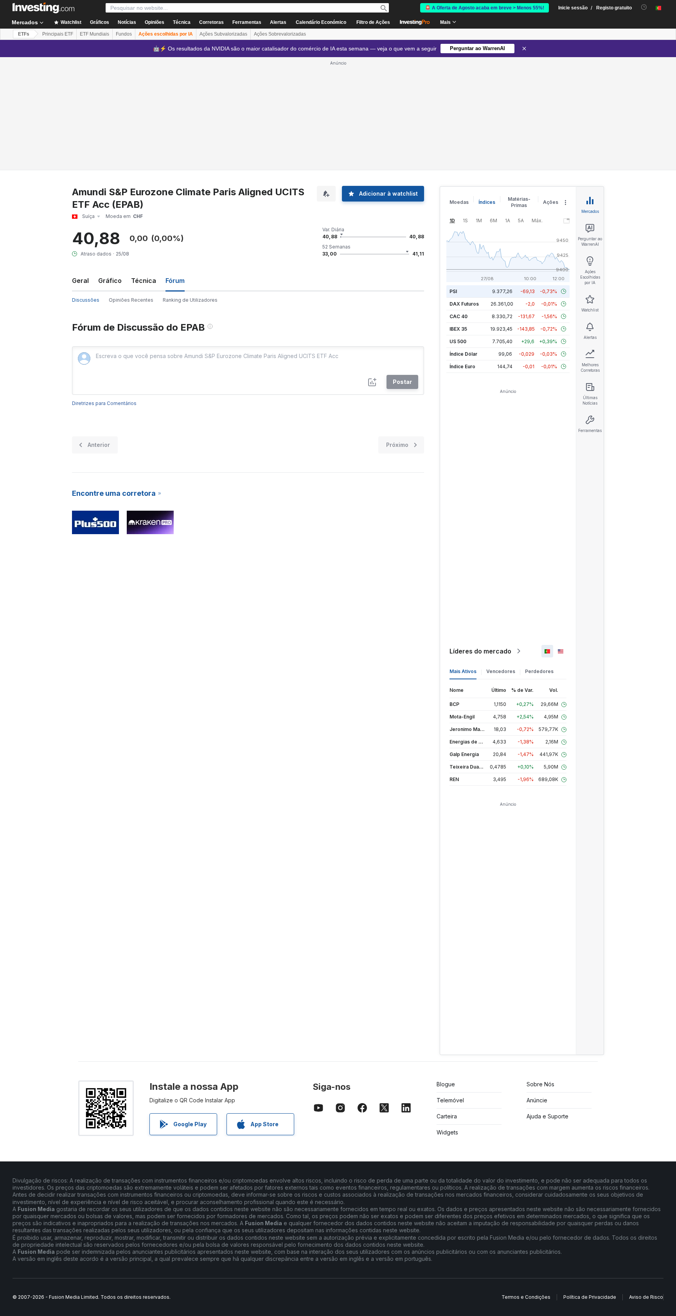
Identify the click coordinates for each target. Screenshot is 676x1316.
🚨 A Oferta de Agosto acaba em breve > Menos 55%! (484, 8)
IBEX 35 (458, 329)
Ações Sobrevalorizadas (280, 34)
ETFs (23, 34)
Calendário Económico (321, 22)
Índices (486, 202)
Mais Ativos (462, 671)
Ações (550, 202)
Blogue (446, 1084)
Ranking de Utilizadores (190, 300)
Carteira (447, 1116)
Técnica (143, 280)
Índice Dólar (463, 354)
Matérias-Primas (519, 202)
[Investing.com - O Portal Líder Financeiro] (43, 7)
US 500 (457, 341)
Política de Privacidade (589, 1297)
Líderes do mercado (480, 651)
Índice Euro (462, 366)
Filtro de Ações (373, 22)
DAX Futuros (464, 304)
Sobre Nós (540, 1084)
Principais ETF (57, 34)
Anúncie (537, 1100)
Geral (80, 280)
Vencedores (500, 671)
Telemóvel (450, 1100)
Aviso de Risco (646, 1297)
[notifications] (644, 7)
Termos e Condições (526, 1297)
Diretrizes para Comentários (104, 403)
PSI (453, 291)
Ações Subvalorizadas (223, 34)
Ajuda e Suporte (547, 1116)
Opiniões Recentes (131, 300)
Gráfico (110, 280)
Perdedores (539, 671)
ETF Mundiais (94, 34)
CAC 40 (458, 316)
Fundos (124, 34)
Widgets (447, 1132)
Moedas (459, 202)
